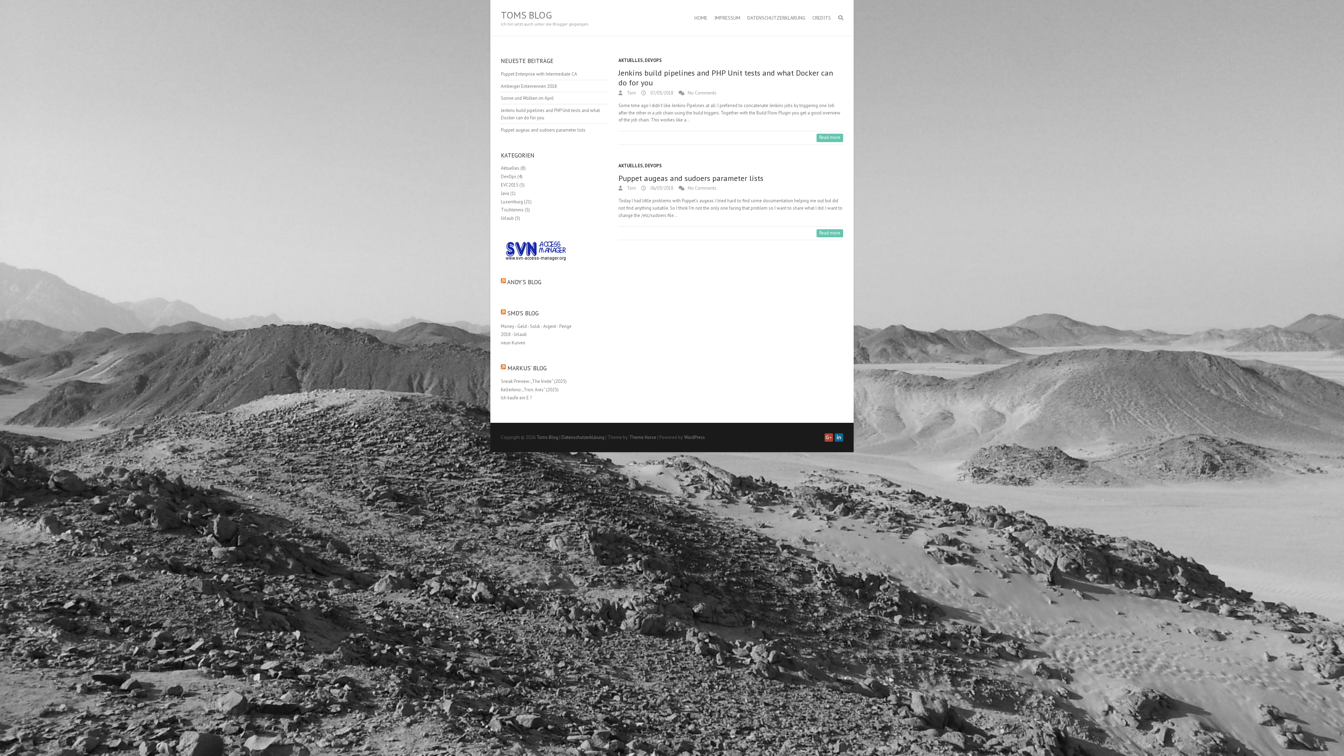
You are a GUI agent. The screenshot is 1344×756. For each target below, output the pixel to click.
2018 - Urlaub (514, 334)
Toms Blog (526, 15)
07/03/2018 (661, 93)
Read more (829, 137)
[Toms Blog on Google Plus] (829, 437)
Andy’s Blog (524, 282)
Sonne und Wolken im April (527, 98)
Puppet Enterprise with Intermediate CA (539, 74)
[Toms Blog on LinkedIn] (839, 437)
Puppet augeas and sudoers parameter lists (690, 178)
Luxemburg (512, 202)
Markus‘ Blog (527, 368)
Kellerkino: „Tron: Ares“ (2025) (530, 390)
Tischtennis (512, 210)
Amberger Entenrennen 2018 (529, 86)
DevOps (653, 60)
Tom (631, 93)
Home (700, 18)
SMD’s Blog (523, 313)
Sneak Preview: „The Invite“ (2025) (534, 381)
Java (505, 193)
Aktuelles (630, 60)
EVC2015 (509, 185)
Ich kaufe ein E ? (516, 398)
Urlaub (507, 218)
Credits (821, 18)
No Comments (702, 93)
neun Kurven (513, 343)
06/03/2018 (661, 188)
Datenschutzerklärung (776, 18)
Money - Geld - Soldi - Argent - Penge (536, 326)
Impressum (727, 18)
